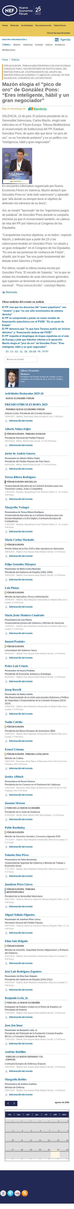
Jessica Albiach (14, 776)
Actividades (27, 25)
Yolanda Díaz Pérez (17, 855)
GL (21, 351)
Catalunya (28, 45)
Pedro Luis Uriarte (16, 666)
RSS (25, 1193)
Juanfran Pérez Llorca (19, 884)
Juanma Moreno (15, 803)
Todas (5, 45)
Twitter (10, 1193)
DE (25, 351)
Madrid (16, 45)
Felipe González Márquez (20, 564)
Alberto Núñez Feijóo (18, 429)
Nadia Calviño (13, 722)
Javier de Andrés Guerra (20, 453)
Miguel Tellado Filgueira (20, 915)
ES (7, 351)
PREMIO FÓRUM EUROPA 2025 (26, 404)
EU (16, 351)
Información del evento (21, 421)
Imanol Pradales (15, 641)
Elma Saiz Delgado (16, 941)
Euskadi (39, 45)
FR (39, 351)
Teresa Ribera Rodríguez (20, 477)
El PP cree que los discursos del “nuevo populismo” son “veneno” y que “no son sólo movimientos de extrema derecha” (34, 311)
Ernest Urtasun (14, 749)
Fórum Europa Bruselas (58, 33)
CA (11, 351)
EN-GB (32, 351)
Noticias (14, 25)
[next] (14, 1103)
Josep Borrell (13, 689)
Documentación (43, 25)
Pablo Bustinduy (15, 827)
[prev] (8, 1103)
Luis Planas (12, 588)
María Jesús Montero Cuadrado (24, 615)
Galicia (48, 45)
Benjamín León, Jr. (16, 998)
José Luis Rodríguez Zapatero (23, 971)
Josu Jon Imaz (13, 1025)
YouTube (18, 1193)
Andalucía (60, 45)
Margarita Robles (15, 1079)
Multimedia (11, 292)
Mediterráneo (8, 50)
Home (5, 25)
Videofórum (60, 25)
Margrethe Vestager (17, 507)
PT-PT (45, 351)
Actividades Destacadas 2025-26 (24, 393)
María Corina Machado (19, 539)
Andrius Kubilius (15, 1052)
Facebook (3, 1193)
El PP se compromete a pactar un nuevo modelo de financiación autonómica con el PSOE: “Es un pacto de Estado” (33, 322)
